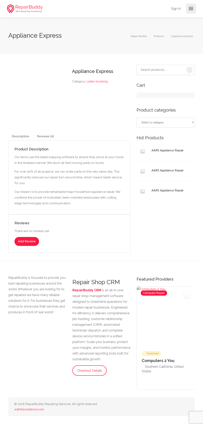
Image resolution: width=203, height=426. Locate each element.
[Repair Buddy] (25, 9)
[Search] (189, 70)
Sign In (175, 9)
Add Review (26, 241)
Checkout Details (89, 371)
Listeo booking (97, 81)
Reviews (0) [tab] (45, 136)
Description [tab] (20, 136)
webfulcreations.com (29, 409)
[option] (166, 338)
